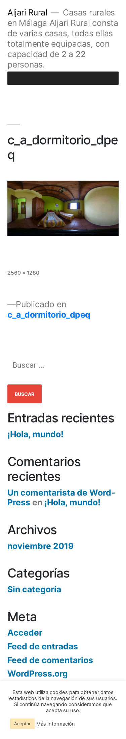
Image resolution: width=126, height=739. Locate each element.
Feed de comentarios (50, 660)
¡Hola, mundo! (35, 434)
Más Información (55, 724)
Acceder (24, 633)
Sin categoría (34, 589)
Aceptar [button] (22, 723)
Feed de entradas (42, 646)
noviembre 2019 (40, 546)
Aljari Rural (27, 12)
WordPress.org (37, 673)
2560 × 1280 (23, 273)
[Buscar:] (63, 365)
